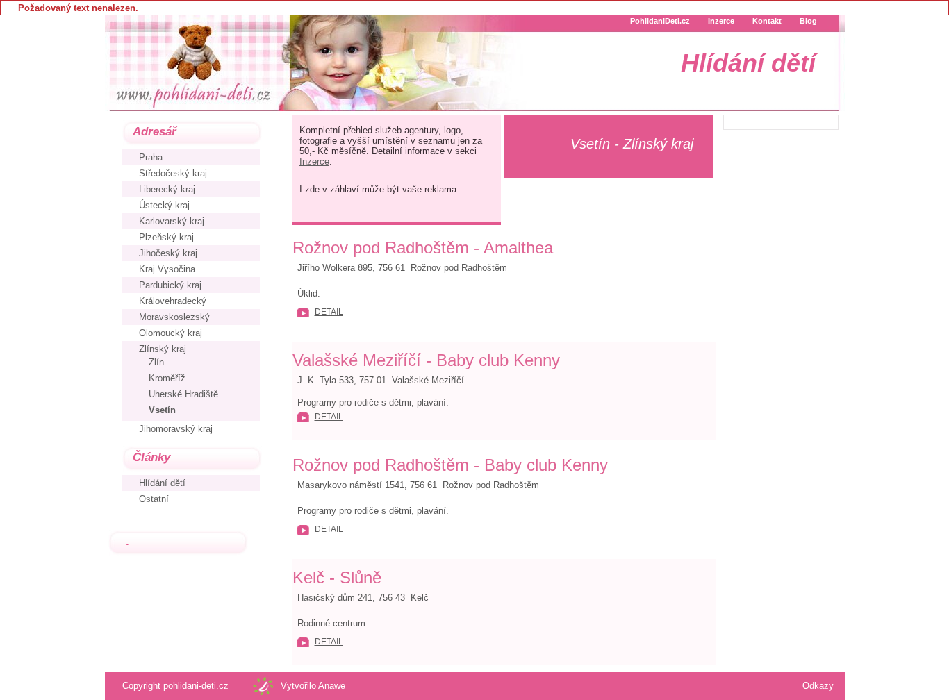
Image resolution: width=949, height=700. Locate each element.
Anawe (331, 686)
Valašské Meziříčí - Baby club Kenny (426, 360)
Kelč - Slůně (336, 577)
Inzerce (314, 161)
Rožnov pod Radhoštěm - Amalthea (422, 247)
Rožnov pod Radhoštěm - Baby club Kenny (450, 465)
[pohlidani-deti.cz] (192, 62)
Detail (329, 312)
